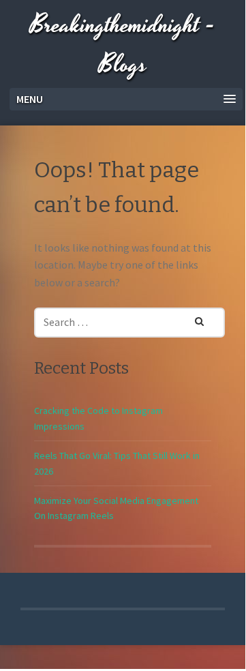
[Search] (191, 318)
